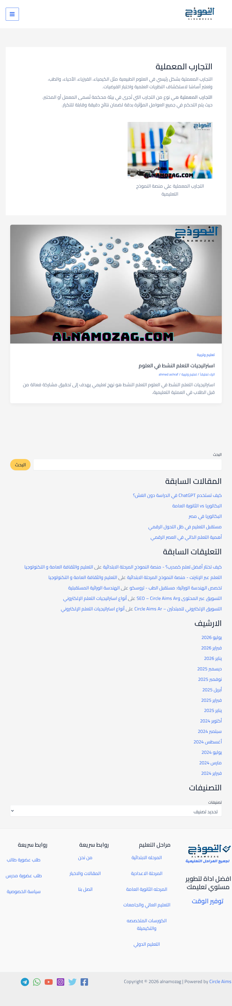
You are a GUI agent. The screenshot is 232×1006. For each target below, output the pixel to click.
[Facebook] (84, 982)
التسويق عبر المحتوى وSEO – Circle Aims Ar (179, 598)
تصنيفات (215, 802)
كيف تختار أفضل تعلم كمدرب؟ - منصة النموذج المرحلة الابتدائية (162, 567)
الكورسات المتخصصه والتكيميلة (147, 924)
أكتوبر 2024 (211, 721)
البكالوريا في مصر (205, 516)
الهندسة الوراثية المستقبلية (94, 588)
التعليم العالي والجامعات (146, 904)
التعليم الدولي (147, 944)
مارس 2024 (210, 762)
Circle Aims (220, 981)
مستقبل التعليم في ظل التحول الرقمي (185, 526)
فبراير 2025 (211, 700)
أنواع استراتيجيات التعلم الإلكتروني (95, 598)
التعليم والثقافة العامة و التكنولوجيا (58, 567)
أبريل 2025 (212, 689)
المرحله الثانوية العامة (146, 889)
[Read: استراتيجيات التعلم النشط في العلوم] (116, 283)
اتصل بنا (85, 889)
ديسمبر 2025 (209, 668)
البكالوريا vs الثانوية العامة (197, 505)
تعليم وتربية (206, 354)
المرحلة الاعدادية (146, 873)
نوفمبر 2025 (210, 679)
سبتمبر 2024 (210, 731)
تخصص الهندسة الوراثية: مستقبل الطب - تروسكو (176, 588)
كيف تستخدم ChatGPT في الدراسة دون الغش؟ (177, 495)
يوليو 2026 (211, 637)
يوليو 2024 (211, 752)
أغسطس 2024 (208, 741)
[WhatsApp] (37, 982)
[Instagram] (60, 982)
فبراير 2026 (211, 648)
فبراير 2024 (211, 773)
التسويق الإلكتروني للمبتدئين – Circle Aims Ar (178, 608)
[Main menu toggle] (12, 14)
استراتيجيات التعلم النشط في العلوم (177, 365)
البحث (217, 454)
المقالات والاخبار (85, 873)
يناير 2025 (213, 710)
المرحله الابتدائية (147, 857)
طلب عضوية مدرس (24, 875)
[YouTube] (48, 982)
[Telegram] (25, 982)
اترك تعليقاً (207, 374)
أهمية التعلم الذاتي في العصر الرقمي (186, 537)
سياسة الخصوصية (24, 891)
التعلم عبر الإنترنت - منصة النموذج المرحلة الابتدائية (174, 577)
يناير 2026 (213, 658)
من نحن (85, 857)
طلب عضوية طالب (23, 859)
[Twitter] (72, 982)
